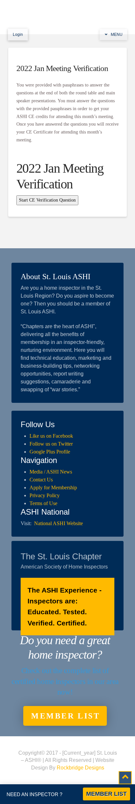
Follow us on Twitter (51, 444)
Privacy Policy (44, 495)
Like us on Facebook (51, 436)
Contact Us (41, 479)
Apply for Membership (53, 487)
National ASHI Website (58, 523)
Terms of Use (43, 503)
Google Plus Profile (49, 451)
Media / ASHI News (50, 472)
